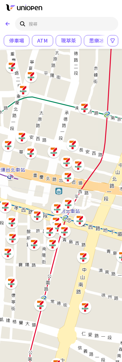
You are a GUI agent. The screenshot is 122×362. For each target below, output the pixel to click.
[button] (82, 256)
